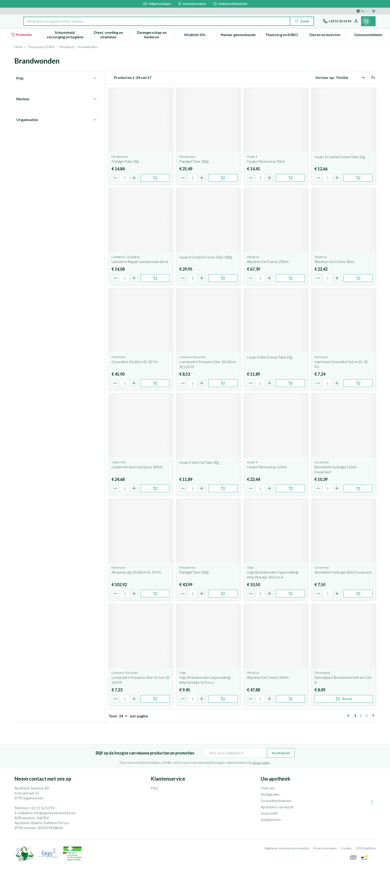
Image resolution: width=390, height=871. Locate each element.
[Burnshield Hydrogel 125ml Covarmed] (343, 425)
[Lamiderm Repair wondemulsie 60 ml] (140, 220)
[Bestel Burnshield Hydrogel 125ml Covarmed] (358, 488)
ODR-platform (366, 848)
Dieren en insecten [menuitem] (327, 35)
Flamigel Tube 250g (194, 572)
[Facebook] (372, 803)
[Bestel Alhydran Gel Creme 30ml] (358, 278)
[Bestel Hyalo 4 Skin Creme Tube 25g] (290, 383)
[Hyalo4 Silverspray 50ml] (276, 120)
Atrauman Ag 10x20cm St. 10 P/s (136, 572)
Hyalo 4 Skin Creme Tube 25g (269, 357)
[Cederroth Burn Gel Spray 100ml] (140, 425)
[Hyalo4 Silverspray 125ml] (276, 425)
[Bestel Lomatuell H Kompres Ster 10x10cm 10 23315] (222, 383)
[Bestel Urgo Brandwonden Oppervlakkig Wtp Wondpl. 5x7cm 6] (222, 699)
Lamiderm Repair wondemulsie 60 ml (139, 261)
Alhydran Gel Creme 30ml (334, 261)
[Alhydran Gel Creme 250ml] (276, 220)
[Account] (356, 21)
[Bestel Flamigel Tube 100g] (222, 178)
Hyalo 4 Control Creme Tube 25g (339, 157)
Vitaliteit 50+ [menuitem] (200, 35)
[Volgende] (372, 715)
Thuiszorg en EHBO (41, 47)
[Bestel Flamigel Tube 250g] (222, 593)
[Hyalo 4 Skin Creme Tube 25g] (276, 320)
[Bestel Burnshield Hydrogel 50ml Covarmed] (358, 593)
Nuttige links (270, 794)
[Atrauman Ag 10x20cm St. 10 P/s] (140, 530)
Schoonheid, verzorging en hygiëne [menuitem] (67, 34)
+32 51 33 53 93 (41, 808)
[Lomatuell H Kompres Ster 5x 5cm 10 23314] (140, 636)
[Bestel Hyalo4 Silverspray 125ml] (290, 488)
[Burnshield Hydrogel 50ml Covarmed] (343, 530)
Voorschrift (269, 813)
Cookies (346, 848)
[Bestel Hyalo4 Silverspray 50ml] (290, 178)
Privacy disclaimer (325, 848)
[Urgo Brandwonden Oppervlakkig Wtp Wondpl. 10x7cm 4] (276, 530)
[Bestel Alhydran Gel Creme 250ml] (290, 278)
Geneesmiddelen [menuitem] (372, 35)
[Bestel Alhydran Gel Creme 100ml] (290, 699)
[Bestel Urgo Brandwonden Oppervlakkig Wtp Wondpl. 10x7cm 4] (290, 593)
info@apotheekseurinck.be (55, 813)
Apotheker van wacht (277, 807)
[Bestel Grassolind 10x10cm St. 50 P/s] (155, 383)
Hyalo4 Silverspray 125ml (266, 467)
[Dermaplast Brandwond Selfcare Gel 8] (343, 636)
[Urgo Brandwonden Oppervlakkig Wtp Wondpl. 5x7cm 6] (208, 636)
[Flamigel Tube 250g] (208, 530)
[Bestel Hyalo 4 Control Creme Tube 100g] (222, 278)
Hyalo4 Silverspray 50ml (265, 161)
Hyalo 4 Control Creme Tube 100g (205, 257)
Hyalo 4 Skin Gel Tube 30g (199, 462)
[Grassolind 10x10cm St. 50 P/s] (140, 320)
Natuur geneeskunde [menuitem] (240, 35)
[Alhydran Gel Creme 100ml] (276, 636)
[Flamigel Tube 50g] (140, 120)
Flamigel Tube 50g (125, 161)
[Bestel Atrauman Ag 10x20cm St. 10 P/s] (155, 593)
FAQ (154, 788)
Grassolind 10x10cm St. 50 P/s (134, 361)
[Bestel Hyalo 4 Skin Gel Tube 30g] (222, 488)
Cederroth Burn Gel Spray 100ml (136, 467)
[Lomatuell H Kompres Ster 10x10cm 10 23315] (208, 320)
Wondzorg (66, 47)
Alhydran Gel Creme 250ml (267, 261)
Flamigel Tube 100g (194, 161)
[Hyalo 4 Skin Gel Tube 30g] (208, 425)
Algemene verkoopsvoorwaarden (287, 848)
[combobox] (156, 21)
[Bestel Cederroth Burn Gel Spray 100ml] (155, 488)
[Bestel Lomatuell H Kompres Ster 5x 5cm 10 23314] (155, 699)
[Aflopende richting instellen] (373, 77)
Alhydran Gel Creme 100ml (267, 677)
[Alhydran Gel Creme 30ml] (343, 220)
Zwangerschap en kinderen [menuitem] (155, 34)
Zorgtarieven (271, 819)
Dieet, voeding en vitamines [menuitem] (112, 34)
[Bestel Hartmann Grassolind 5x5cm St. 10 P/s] (358, 383)
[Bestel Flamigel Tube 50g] (155, 178)
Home (18, 47)
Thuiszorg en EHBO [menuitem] (284, 35)
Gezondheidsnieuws (276, 800)
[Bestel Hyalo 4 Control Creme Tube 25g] (358, 178)
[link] (349, 715)
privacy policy (261, 762)
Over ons (268, 788)
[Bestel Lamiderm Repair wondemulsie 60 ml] (155, 278)
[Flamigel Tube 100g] (208, 120)
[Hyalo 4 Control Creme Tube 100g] (208, 220)
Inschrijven (281, 753)
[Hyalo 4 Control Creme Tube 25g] (343, 120)
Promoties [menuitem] (24, 35)
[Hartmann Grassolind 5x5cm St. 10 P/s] (343, 320)
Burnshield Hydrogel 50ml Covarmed (342, 572)
